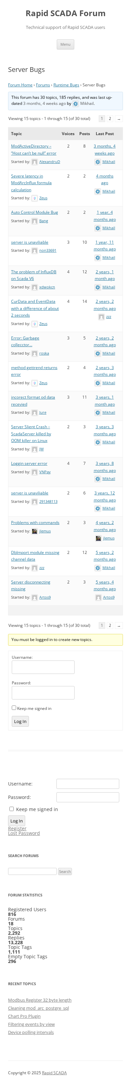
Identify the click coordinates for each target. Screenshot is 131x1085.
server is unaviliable (29, 242)
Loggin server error (29, 463)
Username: (22, 657)
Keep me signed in (34, 708)
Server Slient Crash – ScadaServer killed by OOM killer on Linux (31, 433)
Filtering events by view (31, 1024)
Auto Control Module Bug (34, 212)
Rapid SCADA (54, 1073)
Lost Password (24, 833)
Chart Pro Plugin (24, 1016)
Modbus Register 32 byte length (40, 1000)
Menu (65, 44)
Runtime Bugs (66, 85)
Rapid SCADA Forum (66, 13)
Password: (21, 683)
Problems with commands (35, 522)
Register (17, 828)
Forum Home (20, 85)
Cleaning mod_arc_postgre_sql (38, 1008)
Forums (43, 85)
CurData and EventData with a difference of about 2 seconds (35, 308)
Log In (20, 721)
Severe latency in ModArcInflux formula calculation (31, 183)
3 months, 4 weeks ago (44, 103)
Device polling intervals (31, 1032)
